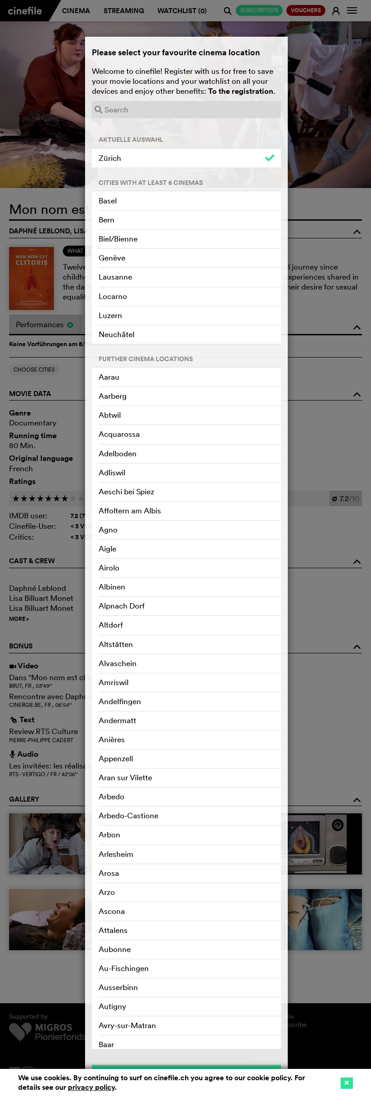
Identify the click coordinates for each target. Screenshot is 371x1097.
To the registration (240, 91)
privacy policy (91, 1087)
